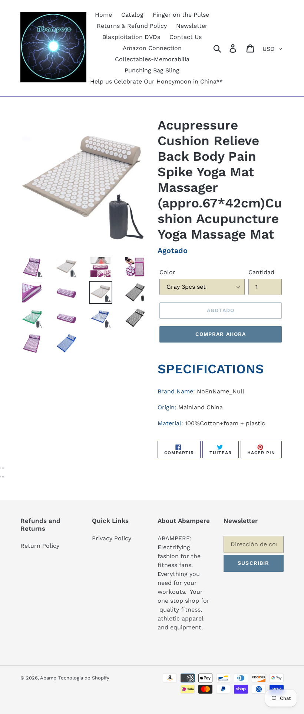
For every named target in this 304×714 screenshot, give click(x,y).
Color (167, 272)
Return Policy (39, 545)
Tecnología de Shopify (83, 678)
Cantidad (261, 272)
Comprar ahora (220, 334)
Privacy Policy (111, 538)
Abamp (48, 678)
